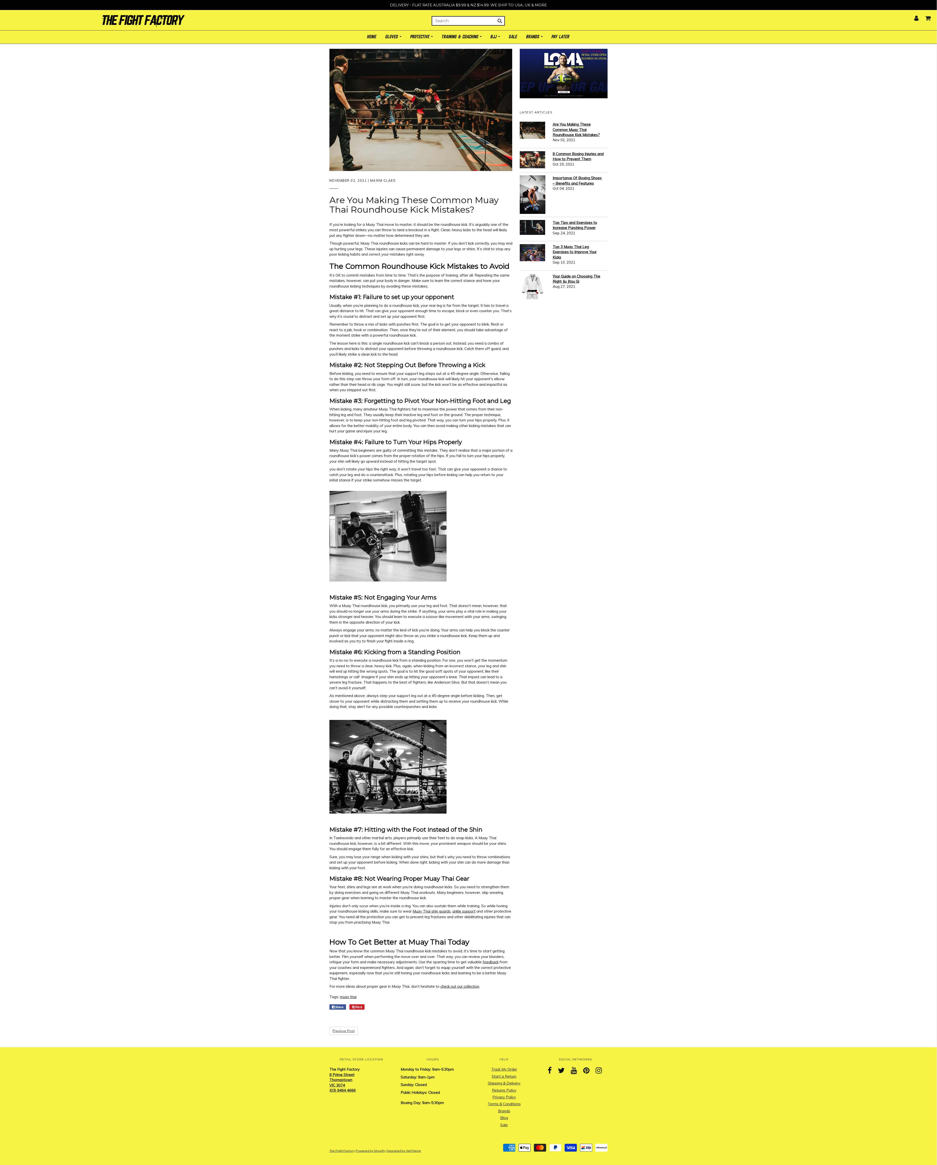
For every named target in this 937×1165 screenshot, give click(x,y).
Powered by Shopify (370, 1151)
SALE (513, 37)
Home (372, 37)
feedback (491, 962)
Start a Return (504, 1076)
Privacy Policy (504, 1097)
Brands (504, 1111)
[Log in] (913, 16)
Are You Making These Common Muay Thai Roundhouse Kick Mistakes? (576, 129)
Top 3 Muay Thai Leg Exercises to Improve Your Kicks (575, 251)
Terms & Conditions (504, 1104)
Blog (504, 1117)
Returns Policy (504, 1090)
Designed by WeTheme (404, 1151)
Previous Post (344, 1031)
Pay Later (561, 37)
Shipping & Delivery (504, 1083)
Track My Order (504, 1069)
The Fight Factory (341, 1151)
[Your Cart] (925, 16)
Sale (504, 1125)
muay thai (348, 997)
